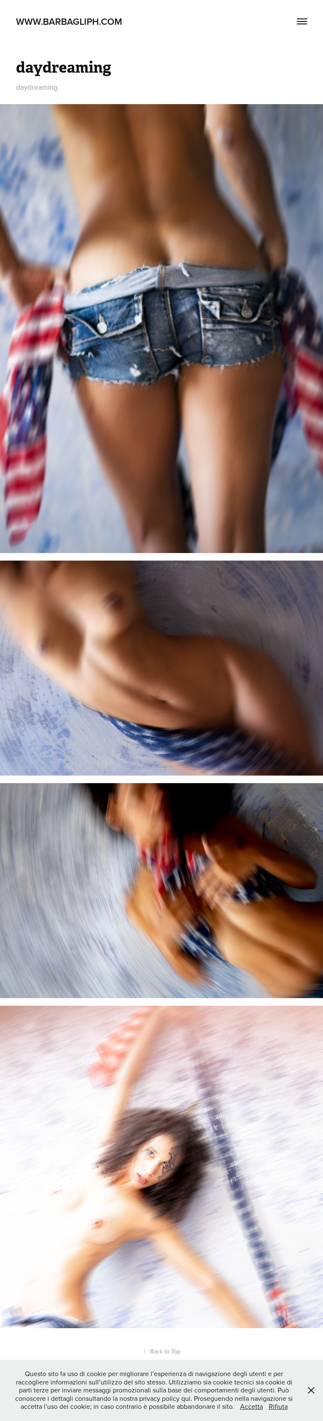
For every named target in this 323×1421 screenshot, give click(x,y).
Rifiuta (278, 1406)
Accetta (251, 1406)
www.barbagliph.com (69, 21)
